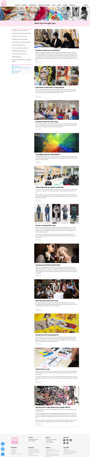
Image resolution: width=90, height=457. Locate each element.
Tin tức (53, 5)
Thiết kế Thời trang (50, 449)
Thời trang (65, 449)
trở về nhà (15, 72)
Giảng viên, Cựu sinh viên (44, 5)
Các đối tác (13, 450)
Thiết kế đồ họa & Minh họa (69, 450)
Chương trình (16, 66)
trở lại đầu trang (17, 71)
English (86, 5)
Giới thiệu (13, 449)
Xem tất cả (38, 62)
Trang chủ (17, 5)
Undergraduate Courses (33, 449)
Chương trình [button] (32, 5)
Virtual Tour (72, 5)
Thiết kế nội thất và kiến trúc (52, 455)
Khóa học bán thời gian (33, 452)
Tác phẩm (65, 5)
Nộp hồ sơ (30, 453)
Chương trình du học (33, 455)
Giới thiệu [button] (24, 5)
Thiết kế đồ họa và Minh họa (52, 453)
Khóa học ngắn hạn (67, 453)
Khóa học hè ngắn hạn (33, 450)
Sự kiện (59, 5)
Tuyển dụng (13, 452)
